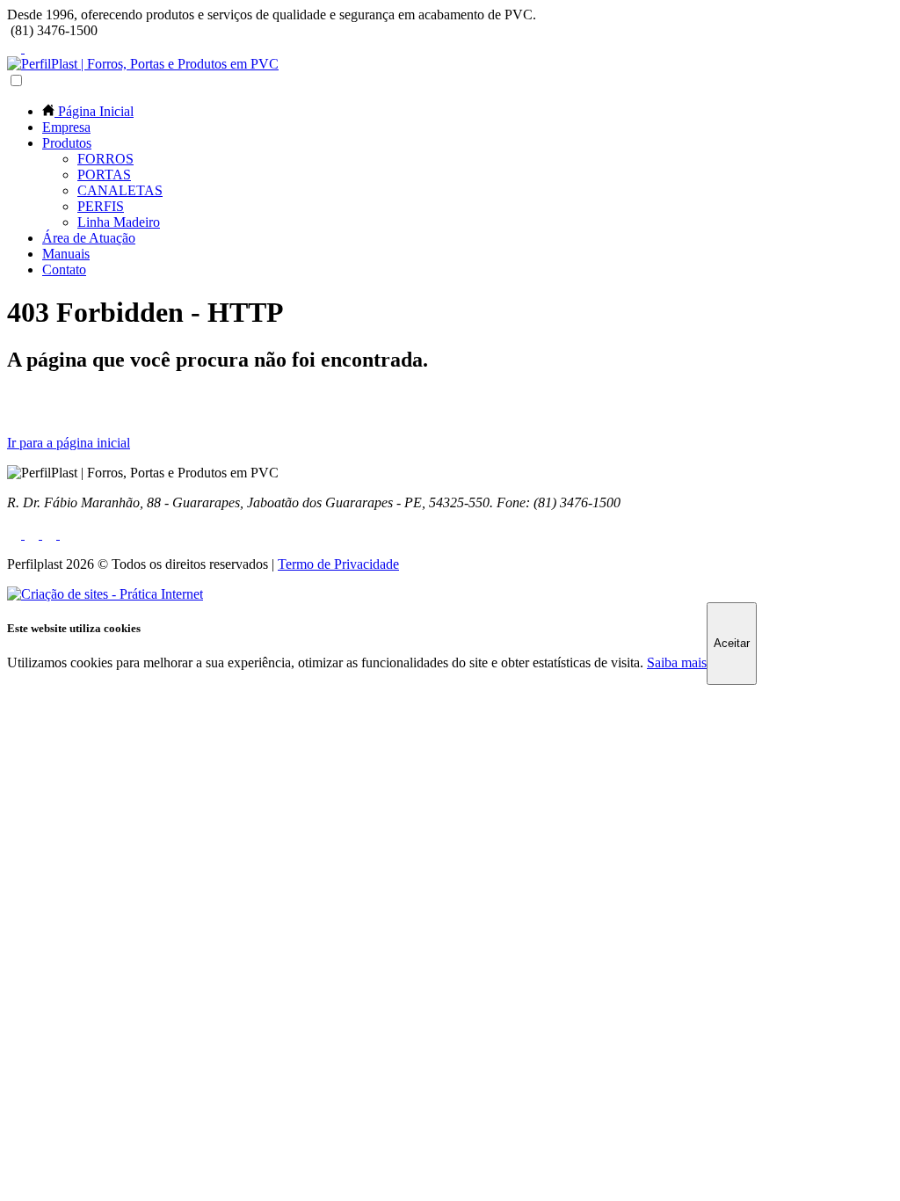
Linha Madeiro (118, 222)
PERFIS (100, 206)
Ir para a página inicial (68, 442)
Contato (64, 269)
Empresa (66, 127)
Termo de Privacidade (338, 564)
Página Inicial (94, 111)
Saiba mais (677, 662)
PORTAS (104, 174)
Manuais (66, 253)
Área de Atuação (88, 237)
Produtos (66, 142)
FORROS (105, 158)
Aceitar (732, 643)
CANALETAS (120, 190)
